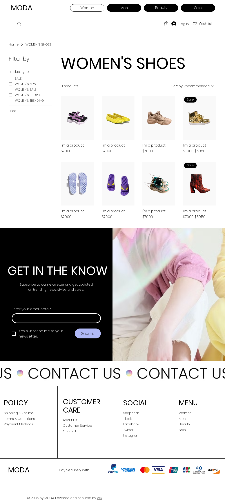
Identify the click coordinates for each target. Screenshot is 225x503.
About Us (70, 420)
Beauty (184, 424)
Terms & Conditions (19, 418)
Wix (99, 498)
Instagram (131, 435)
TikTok (127, 418)
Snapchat (131, 413)
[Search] (19, 24)
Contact (69, 431)
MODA (21, 8)
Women (185, 413)
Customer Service (77, 425)
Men (182, 418)
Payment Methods (18, 424)
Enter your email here (31, 309)
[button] (166, 23)
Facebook (131, 424)
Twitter (128, 430)
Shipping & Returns (19, 413)
